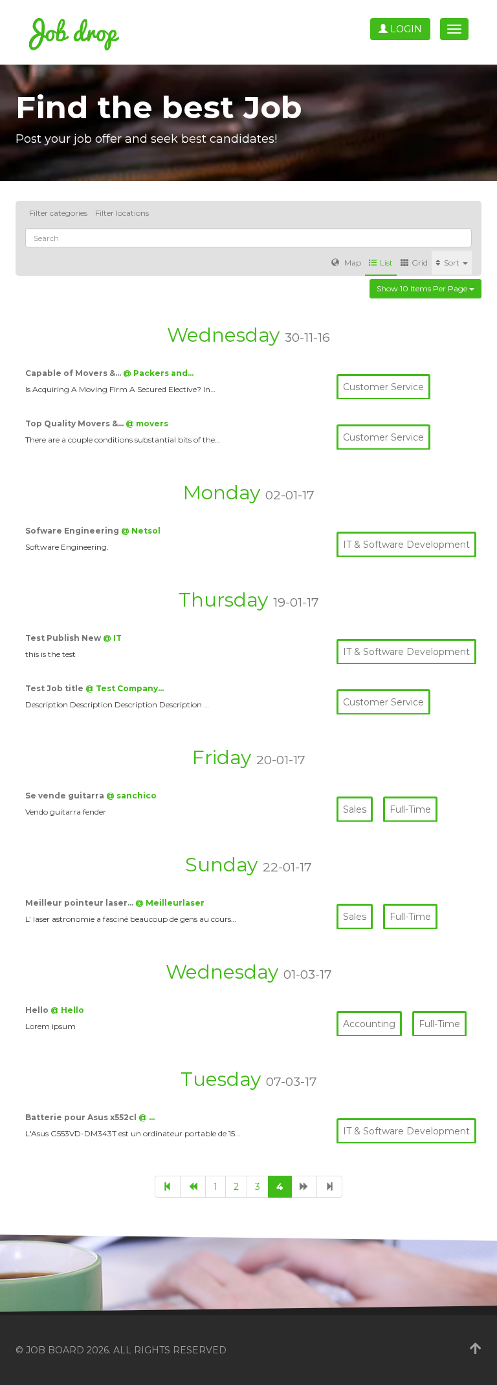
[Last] (329, 1187)
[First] (168, 1187)
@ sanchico (131, 795)
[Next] (304, 1187)
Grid (420, 262)
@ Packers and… (158, 373)
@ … (146, 1117)
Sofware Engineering (73, 531)
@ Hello (67, 1010)
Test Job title (55, 688)
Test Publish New (64, 638)
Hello (37, 1010)
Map (351, 262)
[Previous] (193, 1187)
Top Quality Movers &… (75, 423)
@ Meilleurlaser (169, 903)
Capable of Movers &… (74, 373)
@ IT (112, 638)
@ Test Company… (124, 688)
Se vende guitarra (65, 795)
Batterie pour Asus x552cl (81, 1117)
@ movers (147, 423)
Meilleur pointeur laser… (80, 903)
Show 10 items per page (423, 288)
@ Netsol (140, 531)
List (386, 262)
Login (405, 29)
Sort (452, 262)
